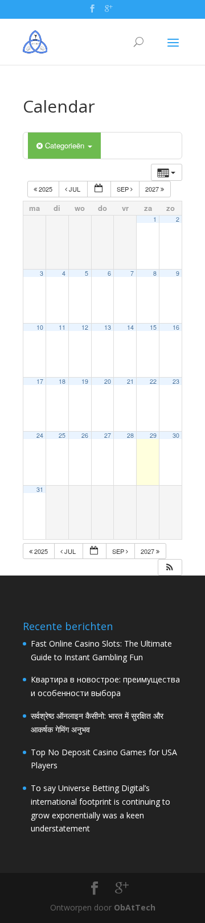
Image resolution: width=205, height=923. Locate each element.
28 (130, 435)
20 (107, 381)
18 (62, 381)
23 (176, 381)
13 (107, 327)
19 (84, 381)
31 (39, 489)
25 (62, 435)
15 (153, 327)
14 (130, 327)
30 (176, 435)
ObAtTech (134, 907)
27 (107, 435)
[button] (169, 567)
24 (39, 435)
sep (123, 188)
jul (74, 188)
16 (176, 327)
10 (39, 327)
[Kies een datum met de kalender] (99, 189)
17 (39, 381)
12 (84, 327)
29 (153, 435)
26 (84, 435)
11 (62, 327)
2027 (153, 188)
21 (130, 381)
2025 (45, 188)
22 (153, 381)
